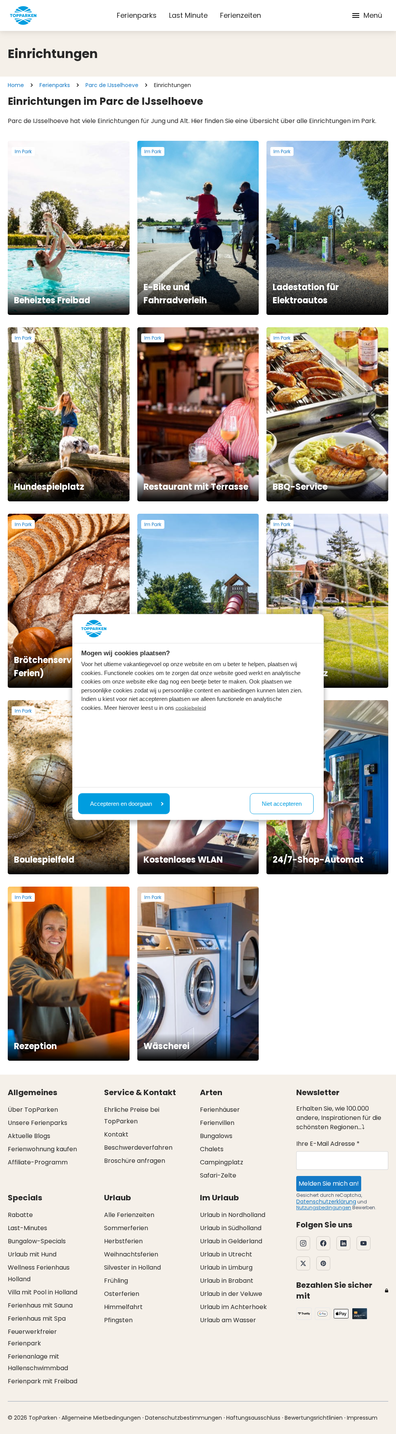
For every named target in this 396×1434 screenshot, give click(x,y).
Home (16, 85)
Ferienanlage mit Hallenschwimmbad (38, 1362)
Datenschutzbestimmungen (183, 1418)
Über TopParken (33, 1109)
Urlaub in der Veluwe (231, 1293)
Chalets (212, 1149)
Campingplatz (221, 1162)
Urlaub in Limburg (226, 1267)
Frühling (116, 1280)
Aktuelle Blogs (29, 1135)
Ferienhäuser (220, 1109)
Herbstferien (123, 1241)
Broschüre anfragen (134, 1160)
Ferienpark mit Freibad (42, 1381)
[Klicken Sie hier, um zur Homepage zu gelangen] (23, 15)
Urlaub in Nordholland (232, 1214)
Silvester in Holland (132, 1267)
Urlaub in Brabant (226, 1280)
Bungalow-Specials (37, 1241)
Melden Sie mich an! (329, 1183)
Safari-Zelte (218, 1175)
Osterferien (121, 1293)
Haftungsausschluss (253, 1418)
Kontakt (116, 1134)
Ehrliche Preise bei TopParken (131, 1115)
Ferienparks (137, 15)
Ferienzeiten (240, 15)
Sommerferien (126, 1228)
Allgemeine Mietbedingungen (101, 1418)
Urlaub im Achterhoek (233, 1306)
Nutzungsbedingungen (323, 1207)
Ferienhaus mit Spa (37, 1318)
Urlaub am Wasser (228, 1320)
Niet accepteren (282, 803)
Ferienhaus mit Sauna (40, 1305)
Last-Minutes (27, 1228)
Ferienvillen (217, 1122)
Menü (373, 15)
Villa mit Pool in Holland (42, 1292)
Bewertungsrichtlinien (314, 1418)
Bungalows (216, 1135)
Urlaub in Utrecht (226, 1254)
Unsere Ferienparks (37, 1122)
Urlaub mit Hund (32, 1254)
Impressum (362, 1418)
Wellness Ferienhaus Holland (39, 1273)
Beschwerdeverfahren (138, 1147)
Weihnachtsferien (131, 1254)
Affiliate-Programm (38, 1162)
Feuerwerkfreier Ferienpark (32, 1337)
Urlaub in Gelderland (231, 1241)
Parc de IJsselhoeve (111, 85)
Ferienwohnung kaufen (42, 1149)
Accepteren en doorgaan (121, 803)
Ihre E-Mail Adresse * (328, 1143)
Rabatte (20, 1214)
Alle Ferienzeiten (129, 1214)
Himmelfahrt (123, 1306)
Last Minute (188, 15)
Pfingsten (118, 1320)
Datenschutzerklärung (326, 1201)
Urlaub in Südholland (230, 1228)
